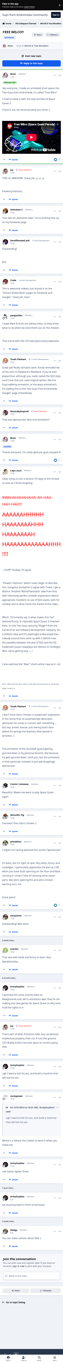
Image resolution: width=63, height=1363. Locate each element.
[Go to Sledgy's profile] (5, 1231)
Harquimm (16, 915)
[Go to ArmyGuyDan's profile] (5, 988)
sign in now (18, 1266)
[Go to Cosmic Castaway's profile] (5, 785)
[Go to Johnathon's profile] (5, 843)
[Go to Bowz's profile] (4, 46)
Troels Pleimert (18, 359)
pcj (11, 170)
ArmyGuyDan (17, 986)
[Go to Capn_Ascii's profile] (5, 472)
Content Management (40, 359)
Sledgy (13, 1230)
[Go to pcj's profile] (5, 171)
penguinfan (16, 315)
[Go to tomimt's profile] (5, 950)
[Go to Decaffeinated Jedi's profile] (5, 242)
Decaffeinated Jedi (20, 240)
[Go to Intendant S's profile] (5, 211)
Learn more (6, 5)
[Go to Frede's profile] (5, 281)
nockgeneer (16, 1096)
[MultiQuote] (4, 159)
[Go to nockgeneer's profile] (5, 1097)
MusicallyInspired (19, 411)
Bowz (10, 45)
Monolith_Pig (17, 815)
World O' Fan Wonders (36, 45)
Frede (13, 280)
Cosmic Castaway (19, 784)
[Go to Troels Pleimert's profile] (5, 360)
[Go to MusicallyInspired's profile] (5, 412)
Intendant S (16, 209)
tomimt (14, 949)
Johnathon (15, 841)
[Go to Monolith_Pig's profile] (5, 816)
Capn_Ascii (15, 470)
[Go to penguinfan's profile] (5, 316)
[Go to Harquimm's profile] (5, 917)
